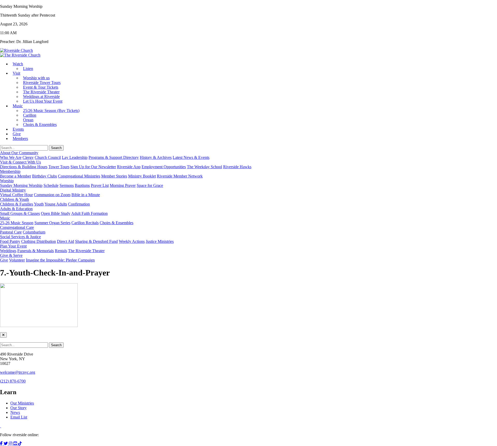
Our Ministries (22, 403)
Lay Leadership (74, 157)
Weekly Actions (132, 241)
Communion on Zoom (52, 195)
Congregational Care (17, 227)
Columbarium (34, 232)
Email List (18, 417)
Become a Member (15, 176)
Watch (18, 64)
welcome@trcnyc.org (17, 372)
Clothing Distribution (38, 241)
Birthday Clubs (44, 176)
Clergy (28, 157)
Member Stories (114, 176)
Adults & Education (16, 209)
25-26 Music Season (16, 223)
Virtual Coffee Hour (16, 195)
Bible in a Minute (85, 195)
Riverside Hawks (237, 167)
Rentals (61, 251)
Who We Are (10, 157)
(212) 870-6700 (13, 381)
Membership (10, 171)
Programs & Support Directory (114, 157)
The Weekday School (204, 167)
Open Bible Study (55, 213)
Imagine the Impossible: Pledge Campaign (60, 260)
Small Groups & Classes (20, 213)
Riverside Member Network (180, 176)
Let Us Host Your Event (42, 101)
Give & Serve (11, 255)
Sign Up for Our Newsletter (93, 167)
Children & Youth (14, 199)
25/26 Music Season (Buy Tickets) (51, 110)
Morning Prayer (123, 185)
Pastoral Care (11, 232)
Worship (7, 181)
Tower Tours (58, 167)
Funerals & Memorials (35, 251)
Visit (16, 73)
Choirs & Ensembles (40, 124)
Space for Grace (150, 185)
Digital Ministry (13, 190)
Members (20, 138)
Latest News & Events (191, 157)
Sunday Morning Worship (21, 185)
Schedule (51, 185)
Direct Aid (65, 241)
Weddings (8, 251)
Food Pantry (10, 241)
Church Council (48, 157)
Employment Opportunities (164, 167)
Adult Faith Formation (89, 213)
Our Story (18, 408)
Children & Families (16, 204)
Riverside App (129, 167)
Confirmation (79, 204)
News (15, 412)
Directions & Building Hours (23, 167)
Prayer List (100, 185)
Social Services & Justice (20, 237)
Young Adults (56, 204)
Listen (28, 68)
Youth (39, 204)
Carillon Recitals (85, 223)
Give (4, 260)
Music (18, 106)
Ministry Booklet (142, 176)
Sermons (67, 185)
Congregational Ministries (79, 176)
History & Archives (156, 157)
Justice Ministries (160, 241)
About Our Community (19, 153)
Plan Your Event (13, 246)
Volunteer (17, 260)
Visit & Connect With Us (20, 162)
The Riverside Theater (86, 251)
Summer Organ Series (52, 223)
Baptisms (82, 185)
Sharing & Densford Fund (96, 241)
